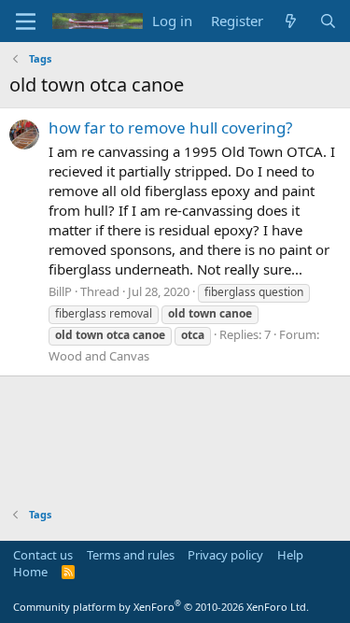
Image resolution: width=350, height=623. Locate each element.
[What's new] (291, 21)
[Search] (328, 21)
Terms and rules (131, 554)
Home (30, 571)
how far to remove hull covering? (170, 127)
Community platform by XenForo (161, 607)
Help (290, 554)
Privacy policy (225, 554)
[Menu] (26, 21)
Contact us (43, 554)
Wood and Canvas (99, 355)
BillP (60, 291)
